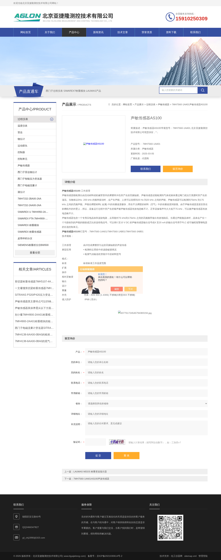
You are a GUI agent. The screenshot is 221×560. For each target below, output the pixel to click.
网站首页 (25, 32)
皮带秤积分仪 (25, 238)
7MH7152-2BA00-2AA (29, 198)
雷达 (20, 132)
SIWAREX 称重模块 (28, 225)
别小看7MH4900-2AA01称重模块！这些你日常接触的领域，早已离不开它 (35, 314)
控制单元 (22, 158)
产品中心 (74, 32)
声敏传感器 (24, 165)
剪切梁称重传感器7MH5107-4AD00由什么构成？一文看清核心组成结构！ (35, 281)
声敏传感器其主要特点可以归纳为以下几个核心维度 (35, 301)
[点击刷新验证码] (117, 442)
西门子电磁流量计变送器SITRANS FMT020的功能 (35, 328)
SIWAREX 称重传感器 (29, 231)
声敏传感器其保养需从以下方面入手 (35, 308)
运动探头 (22, 145)
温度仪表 (22, 125)
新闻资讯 (98, 32)
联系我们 (195, 32)
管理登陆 (203, 556)
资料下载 (171, 32)
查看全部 (35, 252)
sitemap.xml (190, 556)
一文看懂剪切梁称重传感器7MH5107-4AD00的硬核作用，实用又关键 (35, 288)
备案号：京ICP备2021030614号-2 (105, 556)
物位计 (21, 139)
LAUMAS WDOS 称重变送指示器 (90, 471)
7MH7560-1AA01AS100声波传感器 (91, 478)
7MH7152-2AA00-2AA (29, 205)
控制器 (21, 152)
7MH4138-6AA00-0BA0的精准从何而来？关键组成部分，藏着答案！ (35, 334)
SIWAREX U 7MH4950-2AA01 (34, 211)
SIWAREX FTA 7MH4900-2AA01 (35, 218)
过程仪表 (23, 119)
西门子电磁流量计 (27, 185)
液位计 (21, 192)
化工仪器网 (176, 556)
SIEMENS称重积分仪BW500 (33, 245)
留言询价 (178, 168)
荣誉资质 (147, 32)
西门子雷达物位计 (27, 172)
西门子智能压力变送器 (30, 178)
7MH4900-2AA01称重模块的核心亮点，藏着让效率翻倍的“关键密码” (35, 321)
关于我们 (50, 32)
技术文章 (122, 32)
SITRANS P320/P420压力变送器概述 (35, 294)
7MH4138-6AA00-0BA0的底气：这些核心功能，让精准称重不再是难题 (35, 341)
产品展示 (139, 104)
